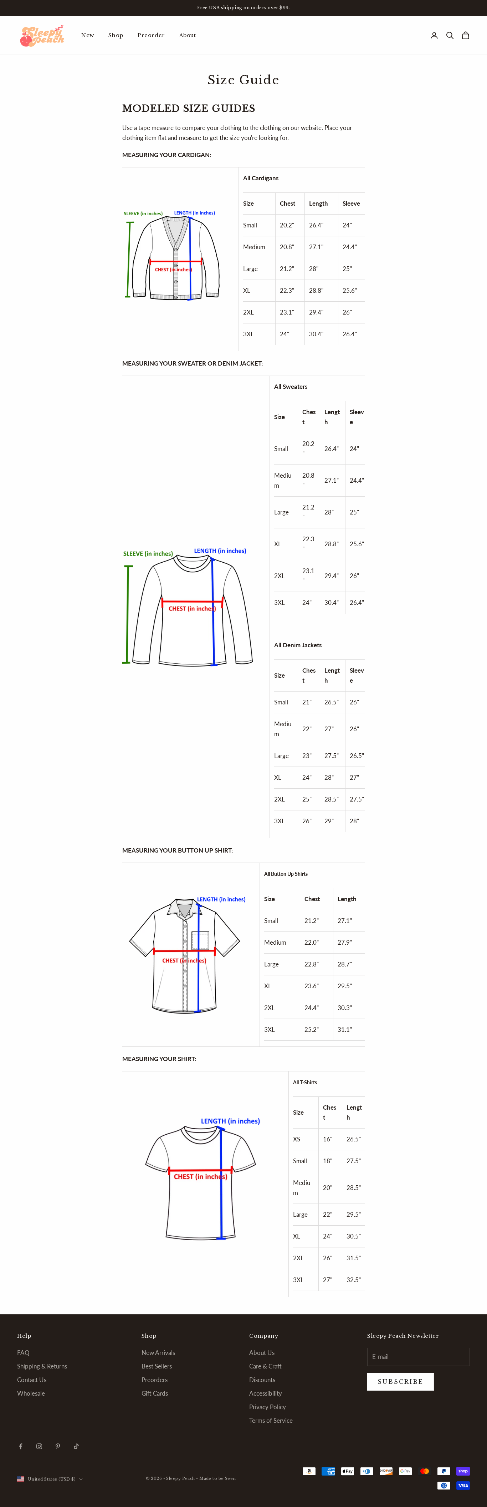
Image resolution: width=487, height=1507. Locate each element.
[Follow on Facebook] (20, 1446)
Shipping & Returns (42, 1366)
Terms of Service (271, 1420)
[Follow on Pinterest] (57, 1446)
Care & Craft (265, 1366)
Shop (115, 35)
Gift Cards (155, 1393)
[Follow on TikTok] (76, 1446)
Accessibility (265, 1393)
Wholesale (31, 1393)
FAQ (23, 1352)
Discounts (262, 1379)
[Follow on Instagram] (39, 1446)
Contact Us (31, 1379)
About (187, 35)
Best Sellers (157, 1366)
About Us (262, 1352)
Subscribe (408, 1475)
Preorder (151, 35)
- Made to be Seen (216, 1478)
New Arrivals (158, 1352)
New (87, 35)
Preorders (155, 1379)
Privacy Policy (267, 1407)
